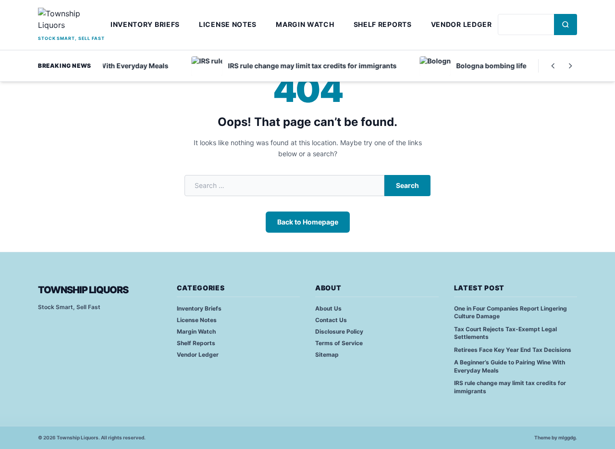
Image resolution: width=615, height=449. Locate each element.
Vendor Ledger (461, 24)
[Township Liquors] (71, 20)
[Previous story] (553, 66)
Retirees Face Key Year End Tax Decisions (512, 349)
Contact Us (331, 320)
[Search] (565, 24)
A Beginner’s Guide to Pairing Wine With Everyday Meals (509, 366)
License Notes (228, 24)
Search (407, 185)
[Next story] (570, 66)
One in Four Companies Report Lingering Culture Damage (510, 312)
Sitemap (327, 354)
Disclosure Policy (339, 331)
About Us (328, 308)
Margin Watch (305, 24)
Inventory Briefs (145, 24)
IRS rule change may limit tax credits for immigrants (510, 387)
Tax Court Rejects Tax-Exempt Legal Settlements (505, 333)
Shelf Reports (383, 24)
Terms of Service (339, 343)
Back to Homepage (307, 222)
